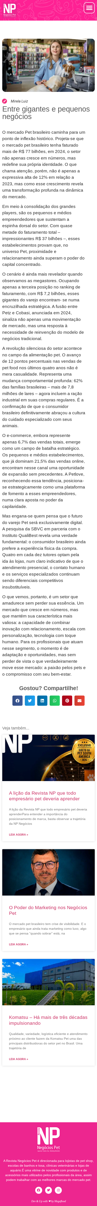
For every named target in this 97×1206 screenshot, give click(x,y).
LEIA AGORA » (18, 834)
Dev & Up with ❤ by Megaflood (48, 1201)
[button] (89, 7)
